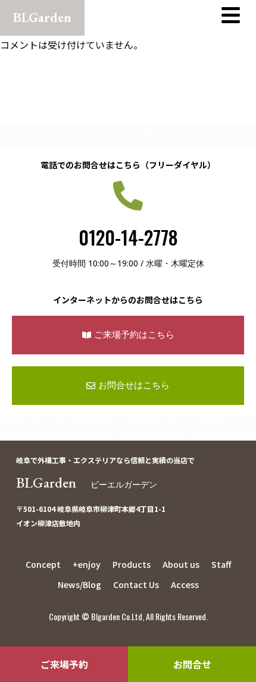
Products (132, 564)
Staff (221, 564)
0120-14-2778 (128, 237)
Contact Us (136, 584)
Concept (43, 564)
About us (181, 564)
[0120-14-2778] (128, 195)
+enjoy (87, 564)
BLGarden (86, 482)
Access (185, 584)
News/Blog (79, 584)
